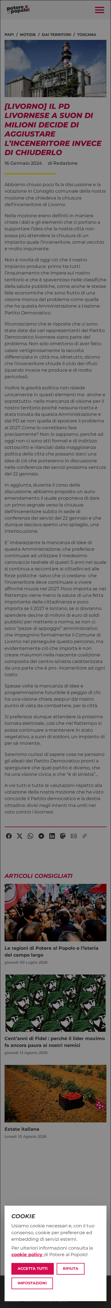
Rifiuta (70, 1268)
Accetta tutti (33, 1268)
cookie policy (27, 1254)
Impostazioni (32, 1283)
